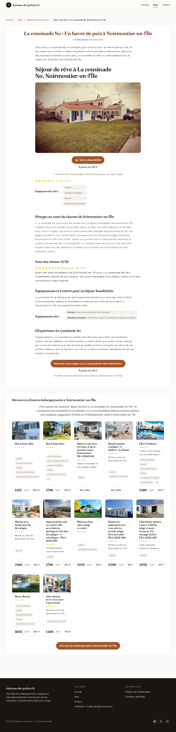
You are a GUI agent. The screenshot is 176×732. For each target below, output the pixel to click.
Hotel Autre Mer (24, 443)
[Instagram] (167, 721)
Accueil (145, 5)
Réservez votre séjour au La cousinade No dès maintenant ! (88, 363)
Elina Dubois (82, 39)
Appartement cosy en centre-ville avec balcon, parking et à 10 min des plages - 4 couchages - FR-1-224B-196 (57, 531)
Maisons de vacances (37, 20)
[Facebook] (154, 721)
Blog (155, 5)
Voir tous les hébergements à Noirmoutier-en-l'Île (88, 645)
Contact (166, 5)
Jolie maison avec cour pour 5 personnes (55, 599)
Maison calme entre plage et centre (85, 525)
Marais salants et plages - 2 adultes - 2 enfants (118, 446)
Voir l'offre (38, 490)
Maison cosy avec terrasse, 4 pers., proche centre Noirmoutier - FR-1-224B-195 (87, 450)
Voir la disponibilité (88, 160)
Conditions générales (135, 696)
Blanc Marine (22, 596)
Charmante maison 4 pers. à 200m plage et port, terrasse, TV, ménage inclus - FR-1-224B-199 (150, 529)
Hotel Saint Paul (55, 443)
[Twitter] (161, 721)
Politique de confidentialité (137, 692)
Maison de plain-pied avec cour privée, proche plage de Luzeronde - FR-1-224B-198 (117, 529)
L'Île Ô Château (147, 443)
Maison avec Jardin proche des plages (23, 525)
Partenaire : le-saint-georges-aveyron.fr (94, 706)
